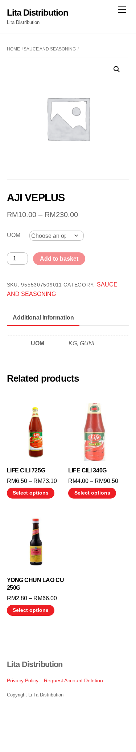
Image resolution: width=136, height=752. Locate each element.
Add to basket (59, 259)
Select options (31, 493)
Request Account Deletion (73, 680)
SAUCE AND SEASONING (50, 49)
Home (13, 49)
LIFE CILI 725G (26, 470)
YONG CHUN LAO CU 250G (35, 584)
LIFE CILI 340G (87, 470)
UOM (13, 235)
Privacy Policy (22, 680)
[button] (116, 69)
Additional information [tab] (43, 317)
